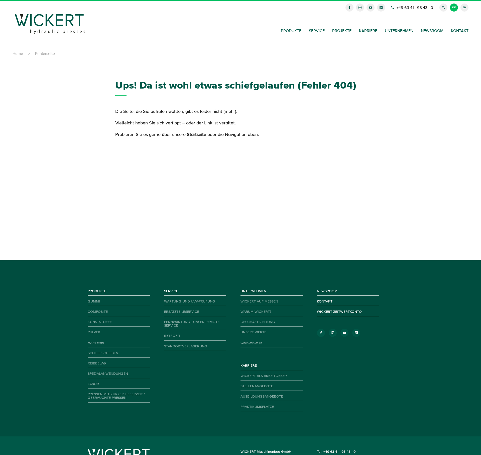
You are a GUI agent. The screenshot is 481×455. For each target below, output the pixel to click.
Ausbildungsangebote (262, 396)
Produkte (291, 31)
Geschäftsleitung (258, 322)
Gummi (94, 301)
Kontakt (459, 31)
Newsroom (432, 31)
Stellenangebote (257, 386)
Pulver (94, 332)
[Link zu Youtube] (371, 8)
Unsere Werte (253, 332)
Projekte (341, 31)
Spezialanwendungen (108, 373)
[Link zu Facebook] (349, 8)
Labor (93, 384)
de (454, 7)
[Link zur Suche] (443, 8)
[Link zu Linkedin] (381, 8)
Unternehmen (399, 31)
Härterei (96, 343)
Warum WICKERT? (256, 312)
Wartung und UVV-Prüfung (189, 301)
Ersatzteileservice (181, 312)
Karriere (368, 31)
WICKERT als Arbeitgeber (264, 376)
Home (18, 54)
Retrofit (172, 336)
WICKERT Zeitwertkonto (339, 312)
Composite (98, 312)
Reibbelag (97, 363)
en (464, 7)
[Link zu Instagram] (360, 8)
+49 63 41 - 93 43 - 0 (339, 451)
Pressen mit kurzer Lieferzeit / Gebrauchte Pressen (116, 396)
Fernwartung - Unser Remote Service (191, 323)
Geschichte (251, 343)
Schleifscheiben (103, 353)
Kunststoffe (100, 322)
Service (317, 31)
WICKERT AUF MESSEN (259, 301)
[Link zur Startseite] (50, 24)
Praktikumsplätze (257, 407)
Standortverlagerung (185, 346)
